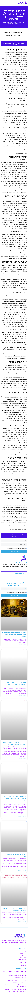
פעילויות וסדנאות (22, 959)
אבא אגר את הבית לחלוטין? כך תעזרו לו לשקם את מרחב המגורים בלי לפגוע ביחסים (14, 634)
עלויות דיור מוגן (22, 957)
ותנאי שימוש (9, 548)
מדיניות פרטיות (15, 548)
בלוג (20, 22)
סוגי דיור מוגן (23, 953)
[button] (2, 2)
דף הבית (24, 22)
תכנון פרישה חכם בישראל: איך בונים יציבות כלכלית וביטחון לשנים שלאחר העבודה (15, 798)
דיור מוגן (24, 955)
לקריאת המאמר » (22, 644)
